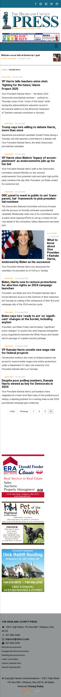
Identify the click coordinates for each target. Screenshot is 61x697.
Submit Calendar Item (11, 663)
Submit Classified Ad (11, 667)
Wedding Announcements (13, 655)
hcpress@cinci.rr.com (17, 639)
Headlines (9, 124)
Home (4, 70)
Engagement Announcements (15, 651)
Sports (49, 61)
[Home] (30, 20)
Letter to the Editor (10, 659)
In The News (52, 233)
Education (6, 77)
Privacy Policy (35, 686)
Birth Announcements (11, 647)
